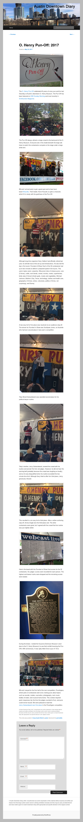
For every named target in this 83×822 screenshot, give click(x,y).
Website (22, 786)
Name (23, 766)
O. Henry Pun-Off (28, 91)
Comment (23, 738)
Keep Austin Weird (38, 718)
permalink (59, 718)
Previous (12, 34)
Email (23, 776)
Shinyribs (26, 192)
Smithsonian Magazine (26, 98)
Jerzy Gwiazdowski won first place (30, 705)
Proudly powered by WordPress (41, 815)
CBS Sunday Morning (37, 96)
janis (46, 718)
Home (11, 28)
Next (72, 34)
